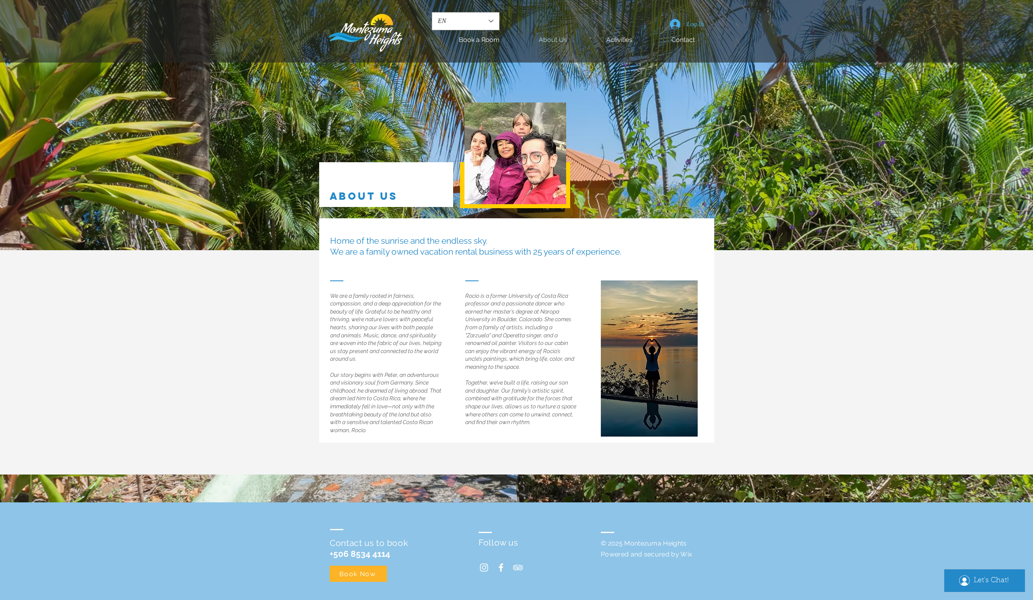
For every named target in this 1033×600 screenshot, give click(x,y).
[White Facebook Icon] (501, 567)
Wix (686, 554)
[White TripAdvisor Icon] (517, 567)
